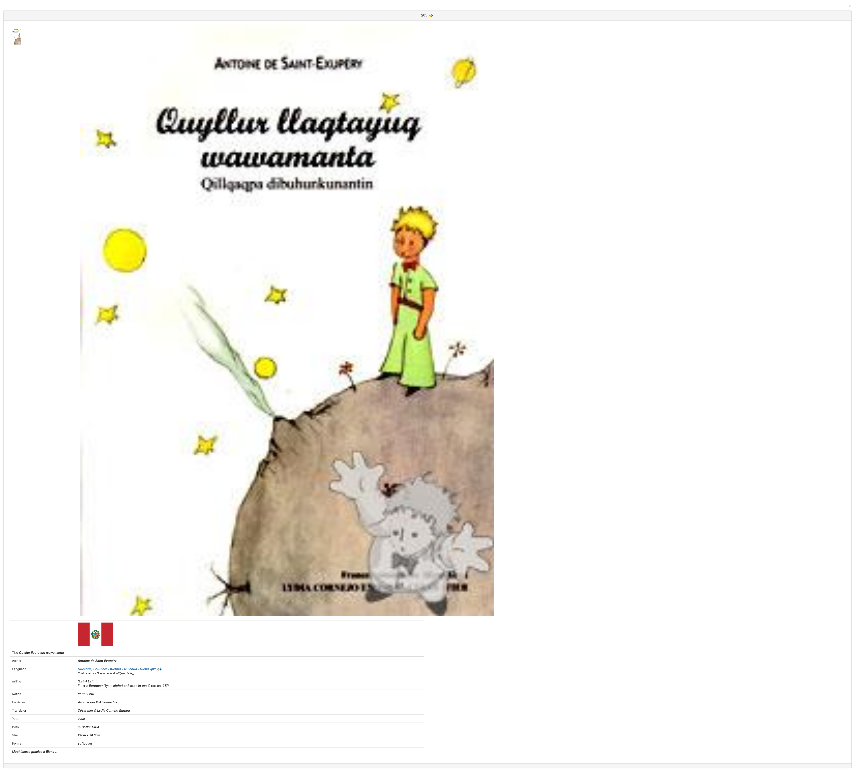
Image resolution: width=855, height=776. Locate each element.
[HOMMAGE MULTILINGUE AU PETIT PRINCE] (159, 669)
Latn (82, 681)
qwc (153, 669)
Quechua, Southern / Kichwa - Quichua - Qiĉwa (114, 669)
